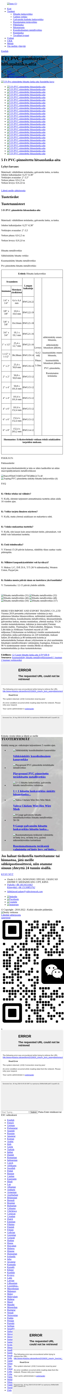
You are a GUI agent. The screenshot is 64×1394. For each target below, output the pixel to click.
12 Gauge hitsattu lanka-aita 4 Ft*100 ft (30, 655)
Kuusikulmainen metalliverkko (27, 30)
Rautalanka (18, 33)
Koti (9, 8)
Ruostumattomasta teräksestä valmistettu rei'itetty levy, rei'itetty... (34, 847)
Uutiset (10, 38)
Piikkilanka (18, 24)
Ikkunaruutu (19, 27)
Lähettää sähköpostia (11, 915)
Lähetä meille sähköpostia (13, 190)
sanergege (6, 917)
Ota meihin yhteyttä (16, 46)
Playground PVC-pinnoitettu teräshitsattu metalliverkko (31, 775)
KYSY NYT (7, 874)
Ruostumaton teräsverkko (25, 22)
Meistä (10, 43)
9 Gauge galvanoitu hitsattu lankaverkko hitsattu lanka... (31, 827)
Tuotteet (11, 11)
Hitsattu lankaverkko (23, 14)
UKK (10, 41)
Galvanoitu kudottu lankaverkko (28, 19)
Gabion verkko (20, 16)
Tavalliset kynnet (21, 35)
